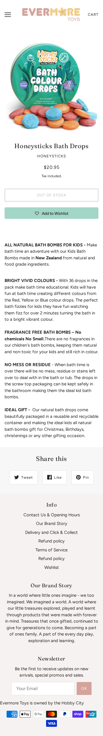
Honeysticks (51, 156)
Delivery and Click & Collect (51, 532)
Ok (84, 688)
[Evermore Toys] (51, 14)
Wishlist (51, 567)
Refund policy (51, 541)
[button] (51, 213)
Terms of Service (51, 550)
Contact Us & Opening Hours (51, 514)
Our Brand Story (51, 523)
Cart (93, 14)
